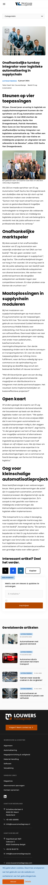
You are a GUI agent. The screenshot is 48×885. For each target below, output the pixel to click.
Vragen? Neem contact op (20, 727)
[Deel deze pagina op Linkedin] (21, 571)
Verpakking (9, 768)
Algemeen (8, 746)
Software (7, 764)
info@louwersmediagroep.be (18, 854)
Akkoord (13, 882)
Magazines (8, 781)
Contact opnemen (11, 790)
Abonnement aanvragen (14, 785)
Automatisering (9, 81)
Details (28, 881)
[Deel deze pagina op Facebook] (13, 571)
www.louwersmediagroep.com (19, 863)
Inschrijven (24, 605)
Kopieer (32, 571)
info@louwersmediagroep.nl (18, 824)
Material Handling (11, 759)
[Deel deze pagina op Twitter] (5, 571)
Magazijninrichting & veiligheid (17, 755)
